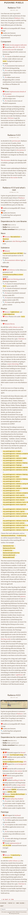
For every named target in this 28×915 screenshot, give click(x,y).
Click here (10, 118)
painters (23, 596)
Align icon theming (13, 279)
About (2, 906)
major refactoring (12, 364)
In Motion (3, 903)
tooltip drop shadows (16, 799)
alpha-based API (8, 778)
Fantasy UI (11, 903)
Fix (6, 56)
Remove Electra (10, 324)
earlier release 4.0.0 (14, 327)
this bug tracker (6, 639)
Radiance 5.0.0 (14, 135)
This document (5, 160)
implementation (14, 843)
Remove (7, 251)
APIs (14, 762)
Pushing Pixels (14, 3)
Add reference (11, 270)
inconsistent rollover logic (15, 260)
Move (6, 316)
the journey (20, 150)
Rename (7, 237)
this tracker (14, 177)
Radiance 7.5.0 (14, 8)
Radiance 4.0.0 (14, 695)
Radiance (18, 18)
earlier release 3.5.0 (14, 861)
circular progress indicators (18, 45)
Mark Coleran (20, 903)
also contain (18, 771)
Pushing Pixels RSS (15, 913)
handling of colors (17, 780)
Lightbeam (19, 675)
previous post (16, 141)
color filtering (16, 241)
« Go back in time (7, 899)
